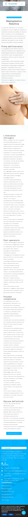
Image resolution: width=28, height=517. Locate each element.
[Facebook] (2, 463)
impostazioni (4, 511)
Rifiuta (11, 514)
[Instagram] (5, 463)
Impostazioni (18, 514)
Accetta (4, 514)
